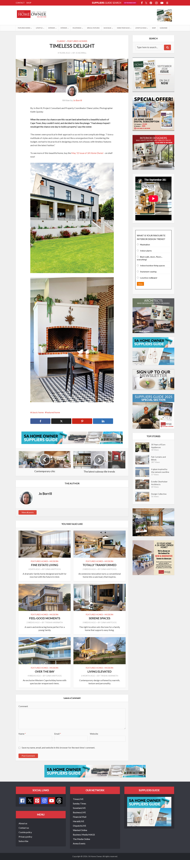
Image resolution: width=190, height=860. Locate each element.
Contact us (24, 827)
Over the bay (44, 671)
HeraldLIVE (78, 821)
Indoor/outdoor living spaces (152, 265)
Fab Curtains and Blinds (158, 458)
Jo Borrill (81, 53)
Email (57, 733)
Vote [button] (140, 284)
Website (94, 733)
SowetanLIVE (79, 808)
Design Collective (158, 494)
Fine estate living (44, 565)
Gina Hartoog (53, 569)
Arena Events (79, 843)
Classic (61, 41)
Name (22, 733)
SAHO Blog (107, 28)
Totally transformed (99, 565)
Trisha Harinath (54, 622)
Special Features (93, 28)
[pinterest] (37, 800)
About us (23, 823)
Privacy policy (25, 836)
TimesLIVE (78, 799)
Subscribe (163, 28)
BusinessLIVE (79, 812)
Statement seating (148, 271)
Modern (54, 561)
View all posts (28, 512)
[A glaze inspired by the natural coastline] (143, 472)
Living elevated (99, 671)
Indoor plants (146, 250)
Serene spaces (99, 618)
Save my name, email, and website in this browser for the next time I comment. (58, 747)
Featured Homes (24, 28)
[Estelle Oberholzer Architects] (143, 484)
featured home (53, 412)
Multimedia (77, 28)
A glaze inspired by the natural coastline (160, 470)
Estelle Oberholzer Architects (159, 483)
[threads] (59, 800)
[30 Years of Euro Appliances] (143, 447)
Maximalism (145, 244)
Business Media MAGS (84, 834)
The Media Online (81, 839)
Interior (64, 28)
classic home (38, 412)
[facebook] (22, 800)
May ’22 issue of (87, 153)
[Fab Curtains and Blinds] (143, 459)
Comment (23, 706)
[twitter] (30, 800)
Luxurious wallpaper (148, 278)
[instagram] (44, 800)
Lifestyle (39, 28)
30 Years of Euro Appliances (158, 445)
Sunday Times (79, 803)
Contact (20, 3)
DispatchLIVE (79, 825)
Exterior (51, 28)
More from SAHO (123, 28)
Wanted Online (80, 830)
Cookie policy (25, 832)
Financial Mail (79, 816)
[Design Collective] (143, 496)
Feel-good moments (44, 618)
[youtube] (51, 800)
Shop (28, 3)
